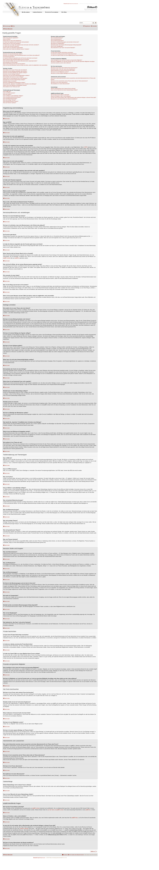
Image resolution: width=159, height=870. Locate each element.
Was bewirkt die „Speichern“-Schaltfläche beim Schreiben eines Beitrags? (19, 84)
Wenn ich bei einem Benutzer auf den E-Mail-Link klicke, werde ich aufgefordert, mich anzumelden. (25, 65)
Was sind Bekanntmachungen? (10, 98)
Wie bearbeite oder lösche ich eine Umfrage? (13, 76)
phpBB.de (17, 258)
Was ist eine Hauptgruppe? (57, 46)
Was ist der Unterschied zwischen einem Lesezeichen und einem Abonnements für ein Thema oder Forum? (73, 79)
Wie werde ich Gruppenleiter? (57, 43)
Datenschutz (72, 3)
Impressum (76, 3)
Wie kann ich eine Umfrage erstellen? (11, 74)
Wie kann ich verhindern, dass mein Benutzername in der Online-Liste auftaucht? (21, 55)
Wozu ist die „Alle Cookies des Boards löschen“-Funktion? (16, 49)
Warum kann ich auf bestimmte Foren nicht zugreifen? (15, 78)
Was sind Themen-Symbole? (9, 102)
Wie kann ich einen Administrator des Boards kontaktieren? (64, 98)
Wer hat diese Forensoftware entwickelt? (60, 94)
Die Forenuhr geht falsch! (8, 56)
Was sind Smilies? (7, 94)
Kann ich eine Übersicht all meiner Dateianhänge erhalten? (64, 90)
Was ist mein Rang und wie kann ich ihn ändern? (14, 63)
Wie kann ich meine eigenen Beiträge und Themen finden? (64, 73)
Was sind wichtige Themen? (9, 100)
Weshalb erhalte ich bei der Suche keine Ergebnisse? (63, 69)
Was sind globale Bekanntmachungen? (12, 97)
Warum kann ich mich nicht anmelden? (12, 43)
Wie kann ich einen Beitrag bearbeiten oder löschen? (15, 71)
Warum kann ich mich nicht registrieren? (12, 40)
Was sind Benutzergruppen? (57, 40)
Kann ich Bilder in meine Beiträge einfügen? (13, 95)
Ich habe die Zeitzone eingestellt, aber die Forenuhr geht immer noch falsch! (20, 58)
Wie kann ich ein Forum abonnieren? (59, 82)
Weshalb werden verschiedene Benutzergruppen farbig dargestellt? (66, 44)
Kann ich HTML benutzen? (9, 93)
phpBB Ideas (75, 817)
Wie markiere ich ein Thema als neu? (11, 86)
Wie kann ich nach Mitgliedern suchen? (60, 72)
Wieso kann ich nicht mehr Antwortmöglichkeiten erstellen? (16, 75)
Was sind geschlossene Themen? (10, 101)
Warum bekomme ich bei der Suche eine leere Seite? (63, 70)
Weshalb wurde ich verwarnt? (9, 81)
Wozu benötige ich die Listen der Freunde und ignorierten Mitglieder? (66, 60)
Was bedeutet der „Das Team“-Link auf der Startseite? (63, 47)
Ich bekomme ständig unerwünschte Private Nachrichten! (64, 53)
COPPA (86, 147)
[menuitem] (13, 26)
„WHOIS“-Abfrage (24, 828)
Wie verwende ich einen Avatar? (10, 62)
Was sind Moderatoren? (56, 39)
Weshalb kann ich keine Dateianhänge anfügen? (14, 79)
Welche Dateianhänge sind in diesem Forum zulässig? (63, 88)
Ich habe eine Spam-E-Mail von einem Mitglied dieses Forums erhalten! (67, 55)
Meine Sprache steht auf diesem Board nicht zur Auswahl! (16, 59)
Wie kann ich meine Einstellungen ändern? (13, 53)
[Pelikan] (90, 8)
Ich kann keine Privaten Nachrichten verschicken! (62, 52)
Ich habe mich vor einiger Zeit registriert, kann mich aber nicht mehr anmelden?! (21, 44)
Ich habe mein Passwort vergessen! (11, 46)
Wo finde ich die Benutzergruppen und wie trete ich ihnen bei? (65, 42)
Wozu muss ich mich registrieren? (10, 37)
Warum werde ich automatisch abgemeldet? (13, 47)
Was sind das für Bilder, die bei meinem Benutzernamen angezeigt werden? (20, 61)
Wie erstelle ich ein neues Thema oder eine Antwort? (15, 70)
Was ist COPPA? (7, 39)
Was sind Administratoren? (57, 37)
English (68, 3)
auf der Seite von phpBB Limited (55, 809)
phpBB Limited (6, 258)
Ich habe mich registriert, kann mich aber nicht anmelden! (16, 42)
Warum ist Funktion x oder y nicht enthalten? (61, 96)
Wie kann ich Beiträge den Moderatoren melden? (14, 82)
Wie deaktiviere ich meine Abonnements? (60, 83)
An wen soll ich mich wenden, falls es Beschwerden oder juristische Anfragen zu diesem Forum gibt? (73, 97)
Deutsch (65, 3)
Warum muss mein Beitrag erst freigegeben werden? (15, 85)
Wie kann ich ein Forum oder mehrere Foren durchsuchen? (64, 67)
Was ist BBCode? (7, 91)
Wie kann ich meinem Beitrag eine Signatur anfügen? (15, 72)
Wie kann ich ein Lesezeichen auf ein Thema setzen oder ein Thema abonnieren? (69, 81)
